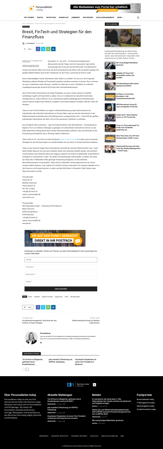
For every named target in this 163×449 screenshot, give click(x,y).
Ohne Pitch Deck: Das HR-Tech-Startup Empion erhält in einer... (128, 137)
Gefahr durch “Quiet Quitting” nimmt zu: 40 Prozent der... (127, 116)
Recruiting (108, 141)
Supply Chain (58, 296)
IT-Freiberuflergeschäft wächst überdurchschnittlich (127, 85)
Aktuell (107, 46)
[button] (138, 17)
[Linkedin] (53, 49)
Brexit (30, 296)
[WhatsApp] (48, 49)
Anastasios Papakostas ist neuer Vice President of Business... (85, 362)
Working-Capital (75, 296)
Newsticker (30, 23)
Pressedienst (31, 43)
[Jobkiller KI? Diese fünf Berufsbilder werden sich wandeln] (110, 76)
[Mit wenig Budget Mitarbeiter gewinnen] (110, 65)
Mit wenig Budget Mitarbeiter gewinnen (108, 420)
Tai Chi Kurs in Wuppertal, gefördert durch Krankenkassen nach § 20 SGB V (64, 400)
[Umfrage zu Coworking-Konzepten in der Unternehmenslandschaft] (110, 96)
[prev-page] (23, 369)
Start (23, 23)
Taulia (66, 296)
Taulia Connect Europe (68, 139)
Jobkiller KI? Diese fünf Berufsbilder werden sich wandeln (125, 75)
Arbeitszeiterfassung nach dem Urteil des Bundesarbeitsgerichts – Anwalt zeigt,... (128, 148)
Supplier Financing (47, 296)
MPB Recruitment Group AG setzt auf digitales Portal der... (127, 105)
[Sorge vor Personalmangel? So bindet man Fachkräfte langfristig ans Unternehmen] (110, 128)
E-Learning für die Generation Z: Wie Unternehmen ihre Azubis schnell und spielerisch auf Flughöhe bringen (111, 401)
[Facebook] (38, 49)
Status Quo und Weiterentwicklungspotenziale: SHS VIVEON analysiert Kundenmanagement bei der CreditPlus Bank (111, 412)
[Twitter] (43, 49)
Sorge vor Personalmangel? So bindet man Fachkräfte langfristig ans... (127, 127)
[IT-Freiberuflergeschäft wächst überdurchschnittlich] (110, 86)
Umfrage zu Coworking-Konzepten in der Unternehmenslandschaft (125, 96)
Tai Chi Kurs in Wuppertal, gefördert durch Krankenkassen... (32, 362)
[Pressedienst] (23, 43)
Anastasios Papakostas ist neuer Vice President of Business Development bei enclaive (66, 417)
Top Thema (108, 99)
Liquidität (37, 296)
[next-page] (27, 369)
